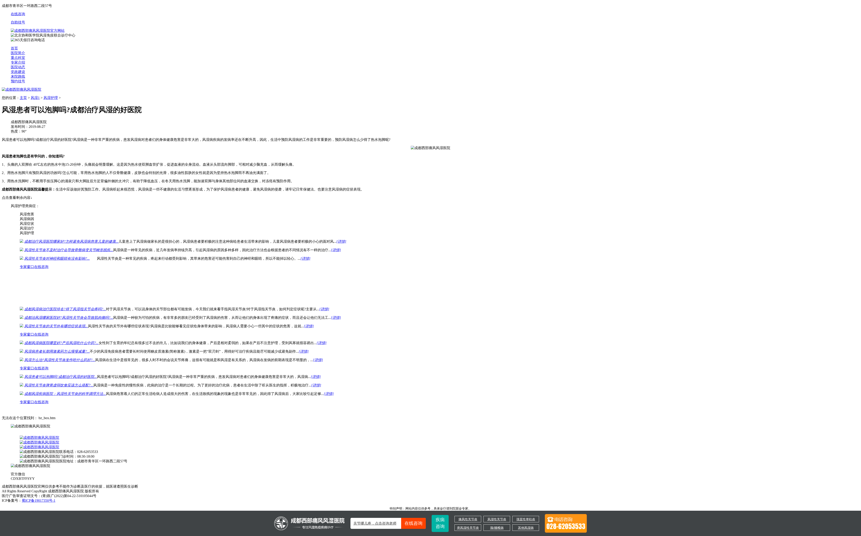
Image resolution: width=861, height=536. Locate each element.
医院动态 (18, 67)
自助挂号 (18, 22)
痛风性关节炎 (468, 519)
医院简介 (18, 53)
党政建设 (18, 72)
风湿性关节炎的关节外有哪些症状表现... (56, 326)
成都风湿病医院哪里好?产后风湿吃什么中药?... (61, 343)
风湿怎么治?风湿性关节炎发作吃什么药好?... (59, 360)
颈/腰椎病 (497, 528)
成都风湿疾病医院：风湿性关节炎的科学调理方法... (65, 394)
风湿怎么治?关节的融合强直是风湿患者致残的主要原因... (69, 292)
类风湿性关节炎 (468, 528)
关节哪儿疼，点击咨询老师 (387, 523)
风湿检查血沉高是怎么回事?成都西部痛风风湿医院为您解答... (73, 284)
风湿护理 (50, 98)
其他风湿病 (526, 528)
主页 (23, 98)
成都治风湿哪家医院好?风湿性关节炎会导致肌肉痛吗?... (68, 317)
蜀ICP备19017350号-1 (38, 500)
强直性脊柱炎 (525, 519)
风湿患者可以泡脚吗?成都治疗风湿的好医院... (60, 377)
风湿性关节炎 (496, 519)
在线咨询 (18, 14)
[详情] (341, 241)
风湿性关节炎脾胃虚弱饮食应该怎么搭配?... (58, 385)
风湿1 (35, 98)
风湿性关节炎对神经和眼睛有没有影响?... (57, 258)
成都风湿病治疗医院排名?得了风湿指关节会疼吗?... (65, 309)
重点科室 (18, 58)
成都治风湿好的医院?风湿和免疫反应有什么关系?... (65, 275)
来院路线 (18, 76)
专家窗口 (27, 267)
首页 (14, 48)
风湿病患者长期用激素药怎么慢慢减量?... (57, 351)
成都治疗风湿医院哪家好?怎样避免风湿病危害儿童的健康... (71, 241)
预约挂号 (18, 81)
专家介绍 (18, 62)
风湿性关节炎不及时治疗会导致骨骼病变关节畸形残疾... (68, 250)
